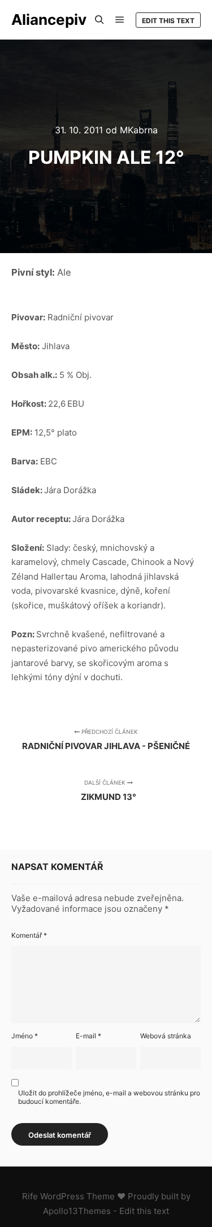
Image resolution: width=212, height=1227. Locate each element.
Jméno (24, 1036)
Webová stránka (165, 1036)
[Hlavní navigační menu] (120, 19)
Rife (30, 1196)
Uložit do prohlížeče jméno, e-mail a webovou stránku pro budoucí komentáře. (109, 1097)
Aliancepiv (48, 19)
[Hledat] (99, 19)
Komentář (29, 935)
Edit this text (168, 20)
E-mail (88, 1036)
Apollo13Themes (77, 1211)
